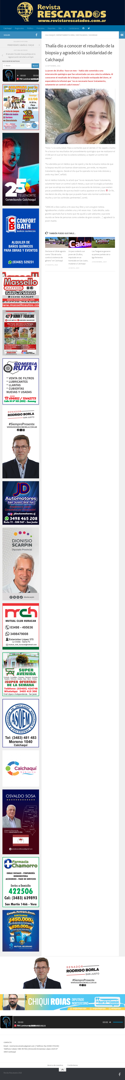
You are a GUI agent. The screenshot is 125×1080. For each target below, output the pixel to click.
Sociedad (93, 35)
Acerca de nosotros (55, 1065)
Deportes (51, 28)
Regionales (19, 28)
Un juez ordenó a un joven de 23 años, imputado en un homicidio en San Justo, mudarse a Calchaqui (78, 257)
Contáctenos (74, 28)
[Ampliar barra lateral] (122, 35)
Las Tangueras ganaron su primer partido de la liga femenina (101, 254)
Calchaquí (7, 28)
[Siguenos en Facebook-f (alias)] (36, 34)
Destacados (81, 35)
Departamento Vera (65, 35)
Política (30, 28)
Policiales (40, 28)
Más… (61, 28)
